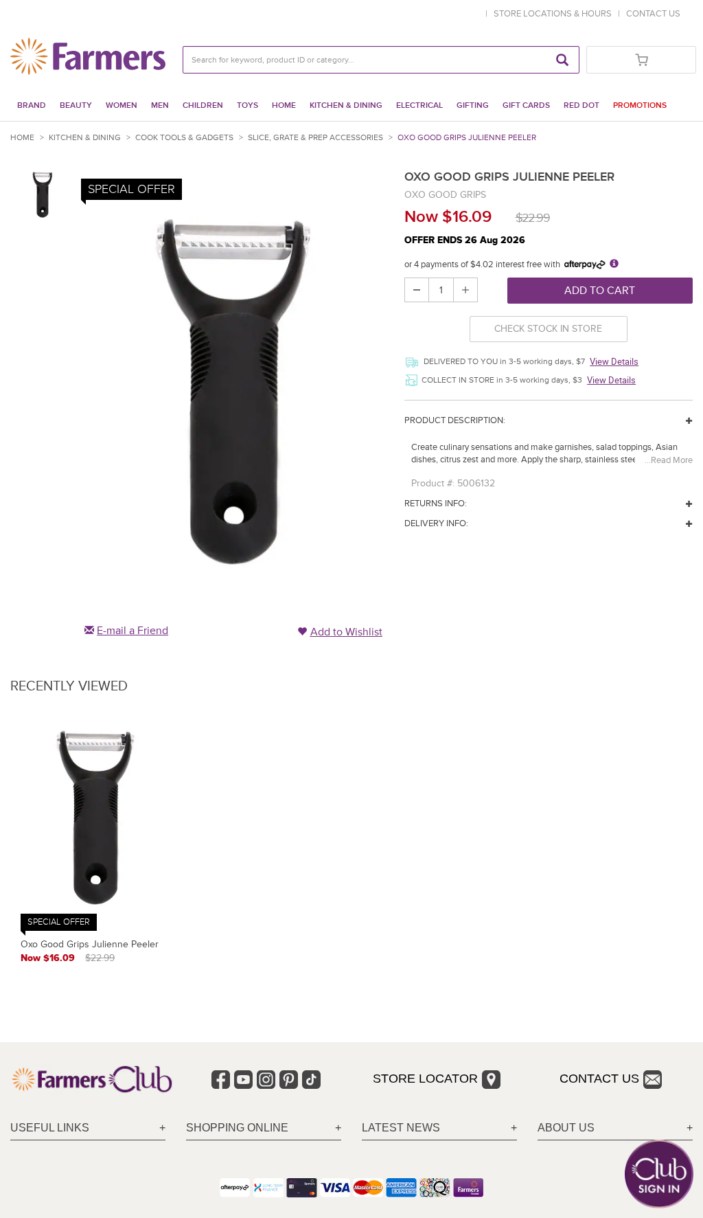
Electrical (419, 105)
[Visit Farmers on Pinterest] (288, 1079)
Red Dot (581, 105)
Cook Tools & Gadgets (184, 138)
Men (160, 105)
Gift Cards (526, 105)
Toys (247, 105)
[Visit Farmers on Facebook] (220, 1079)
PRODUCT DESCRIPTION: (454, 420)
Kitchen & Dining (346, 105)
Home (284, 105)
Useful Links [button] (49, 1128)
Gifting (473, 105)
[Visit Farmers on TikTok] (311, 1079)
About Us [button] (566, 1128)
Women (121, 105)
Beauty (76, 105)
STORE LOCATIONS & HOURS (555, 13)
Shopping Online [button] (237, 1128)
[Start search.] (562, 60)
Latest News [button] (401, 1128)
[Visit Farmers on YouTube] (243, 1079)
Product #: (432, 483)
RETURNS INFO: (435, 503)
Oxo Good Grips (445, 195)
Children (203, 105)
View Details (614, 361)
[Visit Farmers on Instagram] (266, 1079)
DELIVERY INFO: (436, 523)
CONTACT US (653, 13)
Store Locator (425, 1078)
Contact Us (599, 1078)
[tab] (87, 1128)
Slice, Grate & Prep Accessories (315, 138)
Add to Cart (599, 290)
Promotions (640, 105)
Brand (31, 105)
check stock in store (548, 329)
